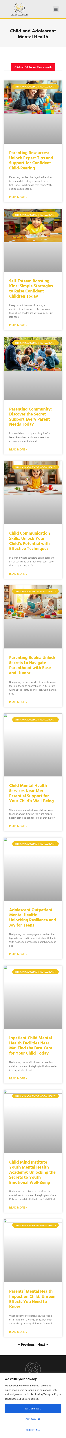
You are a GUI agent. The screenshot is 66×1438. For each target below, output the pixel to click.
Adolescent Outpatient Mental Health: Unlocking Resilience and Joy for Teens (32, 917)
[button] (56, 9)
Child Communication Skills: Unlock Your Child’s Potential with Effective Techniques (29, 541)
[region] (33, 1405)
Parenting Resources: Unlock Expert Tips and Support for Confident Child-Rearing (31, 160)
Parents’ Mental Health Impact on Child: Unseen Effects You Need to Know (32, 1299)
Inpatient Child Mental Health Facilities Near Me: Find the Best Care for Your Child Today (30, 1045)
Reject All (33, 1430)
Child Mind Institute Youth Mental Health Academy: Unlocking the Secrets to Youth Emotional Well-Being (32, 1172)
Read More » (18, 197)
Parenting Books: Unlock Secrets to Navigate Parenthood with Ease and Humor (32, 665)
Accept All (33, 1408)
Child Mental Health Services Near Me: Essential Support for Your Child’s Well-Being (31, 793)
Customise (33, 1419)
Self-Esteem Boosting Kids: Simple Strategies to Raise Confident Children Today (31, 288)
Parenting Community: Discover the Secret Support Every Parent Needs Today (30, 416)
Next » (42, 1344)
